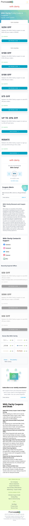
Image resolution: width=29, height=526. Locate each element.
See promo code (13, 18)
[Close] (26, 3)
